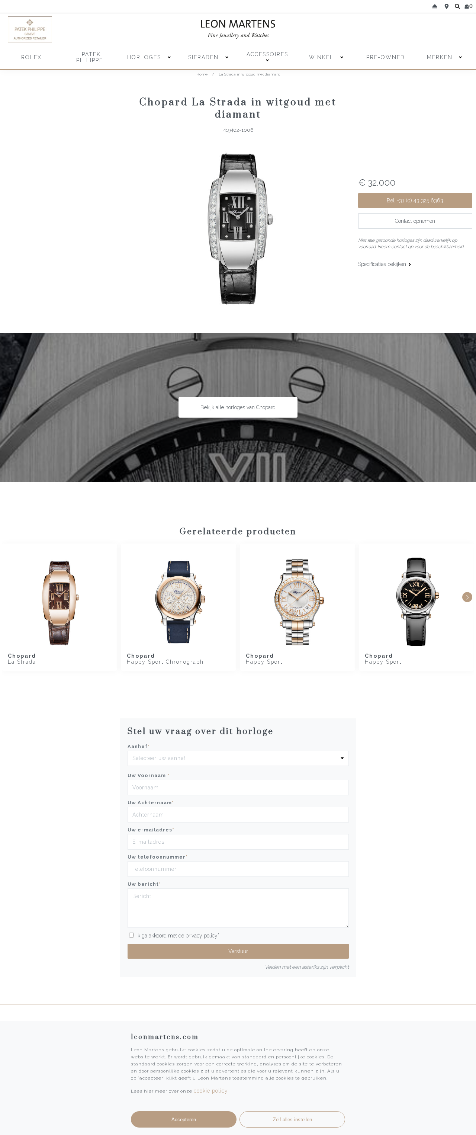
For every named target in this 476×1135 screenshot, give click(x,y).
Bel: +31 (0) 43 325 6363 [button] (415, 200)
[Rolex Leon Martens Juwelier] (412, 29)
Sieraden (204, 57)
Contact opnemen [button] (415, 221)
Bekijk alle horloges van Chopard (238, 407)
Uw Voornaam (149, 775)
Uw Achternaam (151, 802)
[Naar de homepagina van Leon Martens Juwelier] (238, 29)
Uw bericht (144, 884)
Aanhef (139, 746)
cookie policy (211, 1091)
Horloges (145, 57)
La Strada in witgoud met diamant (249, 74)
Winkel (322, 57)
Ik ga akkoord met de (177, 936)
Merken (440, 57)
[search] (457, 6)
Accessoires (267, 54)
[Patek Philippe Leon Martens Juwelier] (64, 29)
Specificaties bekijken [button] (383, 264)
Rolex (31, 57)
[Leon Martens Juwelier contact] (435, 6)
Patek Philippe (89, 57)
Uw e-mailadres (151, 830)
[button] (467, 597)
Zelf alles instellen (292, 1119)
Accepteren (183, 1119)
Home (202, 74)
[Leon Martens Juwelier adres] (447, 6)
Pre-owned (385, 57)
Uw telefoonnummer (158, 857)
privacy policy (202, 936)
